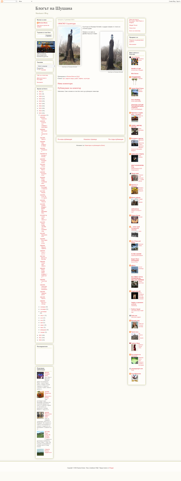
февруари (43, 330)
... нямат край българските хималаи (135, 228)
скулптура (87, 78)
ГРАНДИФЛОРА (136, 77)
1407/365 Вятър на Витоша (43, 258)
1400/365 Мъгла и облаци (43, 302)
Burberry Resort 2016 (141, 346)
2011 (40, 337)
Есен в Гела (134, 262)
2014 (40, 110)
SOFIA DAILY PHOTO (137, 154)
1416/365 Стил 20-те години (43, 196)
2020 (40, 96)
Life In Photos (135, 57)
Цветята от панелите (134, 185)
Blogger (111, 468)
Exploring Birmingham (137, 255)
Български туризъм (137, 138)
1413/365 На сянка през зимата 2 (43, 217)
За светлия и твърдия (137, 70)
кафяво (81, 78)
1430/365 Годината (43, 118)
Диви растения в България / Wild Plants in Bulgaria (136, 21)
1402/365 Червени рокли (43, 293)
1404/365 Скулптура (43, 281)
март (42, 327)
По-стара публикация (115, 139)
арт (64, 78)
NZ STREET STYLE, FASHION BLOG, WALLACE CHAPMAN (137, 278)
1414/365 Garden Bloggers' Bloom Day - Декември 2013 (43, 208)
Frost (132, 370)
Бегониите (40, 82)
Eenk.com (134, 315)
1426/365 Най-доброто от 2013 (43, 144)
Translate (43, 70)
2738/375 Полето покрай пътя (48, 451)
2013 (40, 113)
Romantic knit (135, 320)
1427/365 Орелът (43, 138)
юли (41, 318)
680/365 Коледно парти (47, 374)
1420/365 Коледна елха (43, 173)
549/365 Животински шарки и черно (48, 415)
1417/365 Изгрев (42, 191)
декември (43, 115)
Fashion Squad (135, 309)
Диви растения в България (41, 78)
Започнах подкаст (136, 317)
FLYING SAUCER (136, 254)
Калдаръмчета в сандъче (141, 189)
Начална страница (90, 139)
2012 (40, 335)
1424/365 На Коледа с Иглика (43, 155)
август (42, 315)
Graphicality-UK (135, 291)
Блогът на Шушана (53, 8)
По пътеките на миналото (136, 355)
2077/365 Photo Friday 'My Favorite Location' (47, 434)
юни (41, 320)
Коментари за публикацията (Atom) (95, 145)
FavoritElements (136, 373)
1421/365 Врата (42, 169)
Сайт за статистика (42, 75)
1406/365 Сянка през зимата (42, 264)
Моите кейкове (135, 197)
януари (42, 332)
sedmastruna (135, 209)
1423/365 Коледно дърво (43, 160)
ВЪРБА (140, 78)
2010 (40, 340)
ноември (43, 307)
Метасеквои (132, 44)
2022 (40, 91)
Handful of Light (136, 68)
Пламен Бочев (135, 215)
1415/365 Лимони (43, 201)
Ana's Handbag (135, 99)
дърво (76, 78)
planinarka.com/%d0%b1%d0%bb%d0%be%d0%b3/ (137, 106)
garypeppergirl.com (137, 368)
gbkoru (133, 265)
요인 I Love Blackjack (136, 109)
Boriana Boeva (71, 76)
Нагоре (140, 217)
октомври (43, 309)
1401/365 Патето (42, 297)
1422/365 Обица (42, 165)
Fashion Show (135, 343)
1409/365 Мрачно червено (43, 247)
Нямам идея (135, 173)
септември (43, 311)
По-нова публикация (65, 139)
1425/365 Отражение (43, 150)
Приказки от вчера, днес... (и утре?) (137, 113)
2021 (40, 94)
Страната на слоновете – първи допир (141, 178)
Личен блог (132, 28)
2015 (40, 108)
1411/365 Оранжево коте (43, 235)
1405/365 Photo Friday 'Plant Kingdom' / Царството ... (43, 273)
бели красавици (141, 130)
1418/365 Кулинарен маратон (43, 187)
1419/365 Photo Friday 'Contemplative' (43, 180)
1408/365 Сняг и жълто (42, 252)
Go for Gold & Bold (136, 101)
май (41, 322)
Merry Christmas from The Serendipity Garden (141, 295)
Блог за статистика (134, 31)
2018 (40, 101)
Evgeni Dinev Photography (135, 259)
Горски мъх (134, 332)
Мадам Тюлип (133, 25)
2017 (40, 103)
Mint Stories (134, 73)
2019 (40, 98)
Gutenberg (134, 305)
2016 (40, 106)
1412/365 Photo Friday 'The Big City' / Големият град (43, 226)
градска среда (70, 78)
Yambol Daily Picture (137, 88)
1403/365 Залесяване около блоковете (43, 287)
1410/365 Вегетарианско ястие (43, 241)
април (42, 325)
